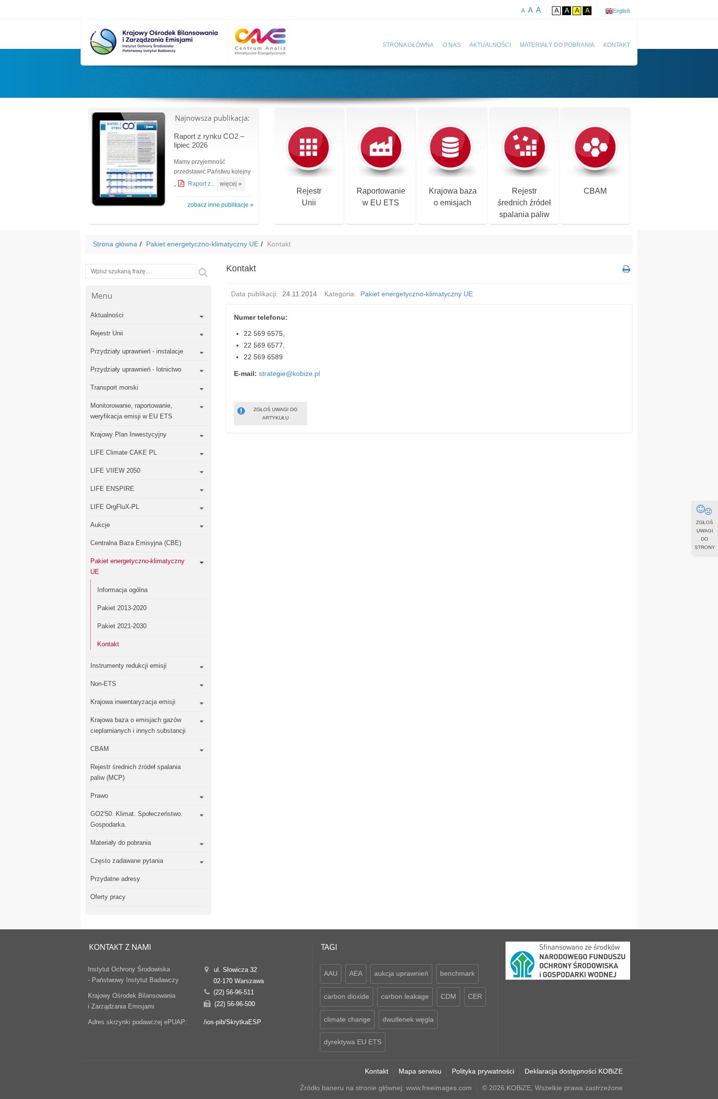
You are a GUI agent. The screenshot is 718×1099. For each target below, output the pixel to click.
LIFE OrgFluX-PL (114, 506)
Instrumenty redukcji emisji (128, 665)
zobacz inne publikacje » (220, 204)
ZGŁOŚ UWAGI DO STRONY (705, 535)
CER (475, 996)
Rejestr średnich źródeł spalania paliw (524, 203)
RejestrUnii (308, 197)
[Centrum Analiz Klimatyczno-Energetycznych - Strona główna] (260, 42)
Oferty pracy (108, 897)
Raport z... (202, 183)
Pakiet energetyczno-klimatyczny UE (202, 244)
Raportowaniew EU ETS (381, 197)
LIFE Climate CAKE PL (123, 452)
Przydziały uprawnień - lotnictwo (135, 369)
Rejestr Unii (106, 333)
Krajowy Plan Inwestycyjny (128, 434)
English (621, 11)
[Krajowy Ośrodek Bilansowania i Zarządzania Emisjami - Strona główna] (154, 42)
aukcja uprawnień (401, 973)
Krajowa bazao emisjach (453, 197)
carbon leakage (405, 996)
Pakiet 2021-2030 (122, 626)
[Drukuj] (625, 269)
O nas (452, 45)
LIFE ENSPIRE (112, 488)
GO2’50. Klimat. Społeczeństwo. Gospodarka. (136, 819)
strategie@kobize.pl (289, 373)
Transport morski (114, 387)
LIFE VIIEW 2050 (115, 470)
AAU (331, 973)
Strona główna (408, 45)
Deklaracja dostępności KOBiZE (574, 1071)
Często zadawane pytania (126, 860)
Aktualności (490, 45)
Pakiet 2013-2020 (122, 608)
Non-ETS (103, 683)
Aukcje (100, 524)
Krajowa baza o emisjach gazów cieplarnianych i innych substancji (138, 725)
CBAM (595, 191)
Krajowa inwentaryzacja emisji (132, 701)
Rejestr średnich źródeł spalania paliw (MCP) (135, 772)
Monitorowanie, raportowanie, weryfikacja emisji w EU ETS (131, 411)
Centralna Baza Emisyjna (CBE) (135, 543)
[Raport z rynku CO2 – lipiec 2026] (128, 160)
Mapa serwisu (420, 1071)
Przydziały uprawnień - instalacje (136, 351)
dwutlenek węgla (408, 1019)
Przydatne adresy (115, 878)
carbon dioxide (346, 996)
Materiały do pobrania (557, 45)
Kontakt (616, 45)
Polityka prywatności (483, 1071)
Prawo (99, 795)
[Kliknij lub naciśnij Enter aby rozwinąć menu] (201, 317)
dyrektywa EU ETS (352, 1042)
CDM (448, 996)
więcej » (231, 183)
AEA (355, 973)
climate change (347, 1019)
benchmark (457, 973)
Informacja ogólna (122, 589)
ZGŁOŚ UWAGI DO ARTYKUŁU (275, 413)
